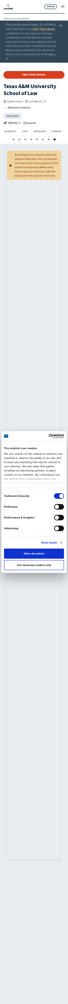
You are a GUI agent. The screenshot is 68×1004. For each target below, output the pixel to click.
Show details (49, 542)
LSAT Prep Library (43, 29)
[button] (13, 139)
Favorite (31, 123)
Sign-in (50, 6)
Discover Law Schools (17, 18)
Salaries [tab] (57, 131)
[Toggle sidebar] (63, 6)
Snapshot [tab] (10, 131)
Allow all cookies (34, 553)
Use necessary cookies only (34, 565)
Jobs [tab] (25, 131)
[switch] (59, 507)
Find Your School (34, 75)
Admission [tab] (39, 131)
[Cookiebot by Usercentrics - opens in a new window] (49, 436)
